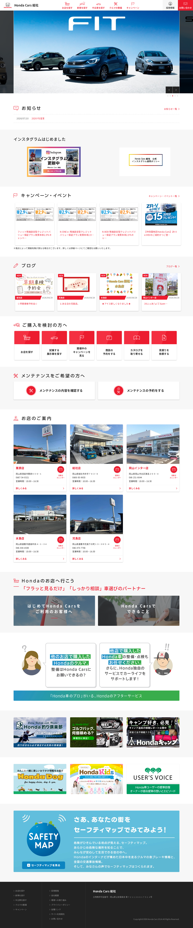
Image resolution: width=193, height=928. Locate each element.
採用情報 (170, 8)
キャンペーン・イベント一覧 (163, 196)
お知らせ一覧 (170, 109)
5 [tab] (177, 95)
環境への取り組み (58, 900)
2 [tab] (170, 95)
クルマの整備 (115, 8)
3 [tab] (172, 95)
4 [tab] (175, 95)
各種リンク (56, 909)
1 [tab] (167, 95)
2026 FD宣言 (38, 118)
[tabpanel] (96, 52)
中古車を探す (98, 8)
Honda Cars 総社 (26, 5)
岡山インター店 (139, 468)
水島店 (20, 538)
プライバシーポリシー (60, 905)
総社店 (76, 468)
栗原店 (20, 468)
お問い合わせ (185, 8)
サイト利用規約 (58, 914)
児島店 (76, 538)
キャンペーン (133, 8)
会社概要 (55, 895)
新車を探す (82, 8)
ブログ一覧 (171, 266)
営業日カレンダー (60, 469)
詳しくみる (21, 488)
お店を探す (67, 8)
